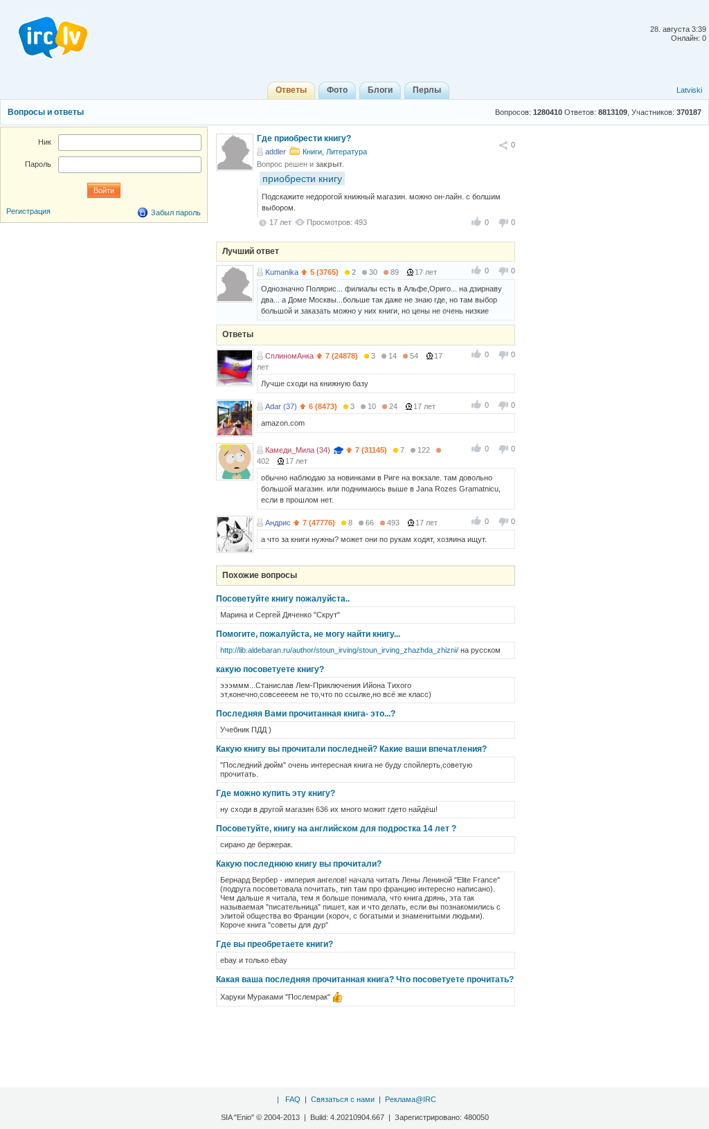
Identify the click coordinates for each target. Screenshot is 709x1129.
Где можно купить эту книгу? (275, 793)
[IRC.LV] (44, 33)
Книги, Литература (335, 151)
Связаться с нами (343, 1099)
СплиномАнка (289, 356)
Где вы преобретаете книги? (274, 944)
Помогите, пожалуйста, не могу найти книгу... (308, 634)
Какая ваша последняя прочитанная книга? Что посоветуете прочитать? (365, 979)
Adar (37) (281, 406)
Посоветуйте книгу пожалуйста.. (283, 599)
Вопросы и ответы (46, 112)
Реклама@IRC (410, 1099)
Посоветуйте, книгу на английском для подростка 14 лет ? (336, 828)
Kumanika (281, 272)
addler (275, 151)
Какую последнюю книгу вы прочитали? (299, 864)
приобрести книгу (302, 178)
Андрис (278, 522)
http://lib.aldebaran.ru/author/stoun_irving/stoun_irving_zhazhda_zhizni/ (339, 650)
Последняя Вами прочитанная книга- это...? (305, 714)
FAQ (292, 1099)
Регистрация (28, 211)
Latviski (689, 90)
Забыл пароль (176, 212)
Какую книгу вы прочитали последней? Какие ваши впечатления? (351, 749)
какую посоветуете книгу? (270, 669)
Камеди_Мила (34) (297, 450)
